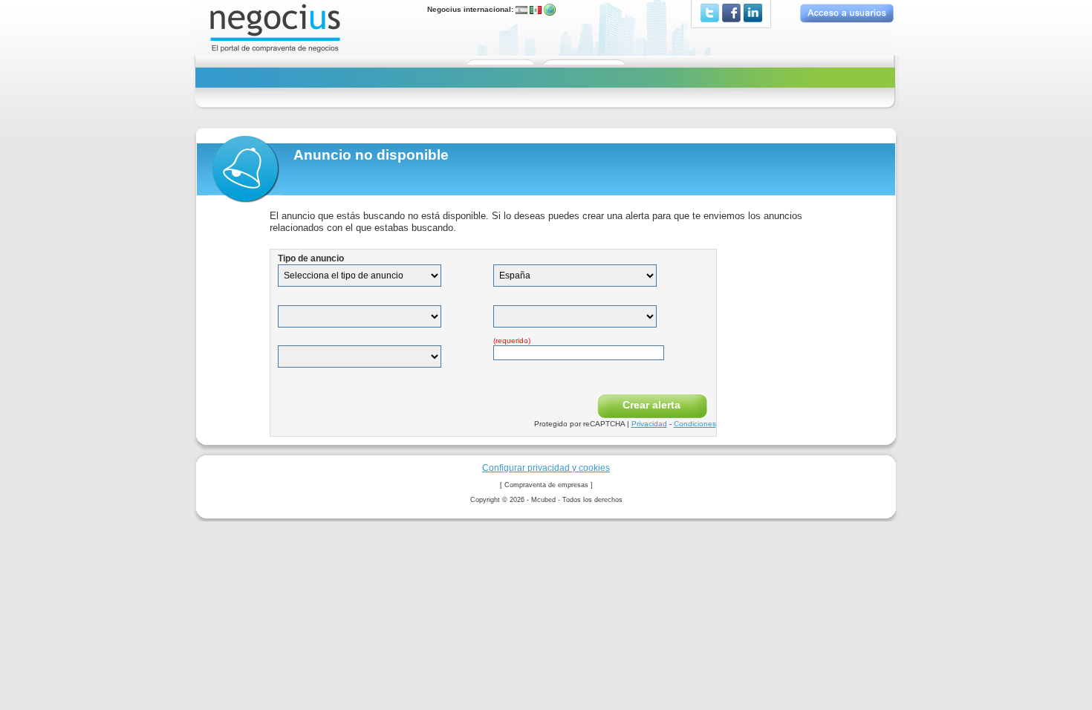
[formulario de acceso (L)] (846, 13)
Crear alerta (651, 405)
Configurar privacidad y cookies (546, 467)
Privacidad (649, 424)
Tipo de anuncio (311, 258)
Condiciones (695, 424)
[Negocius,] (275, 27)
